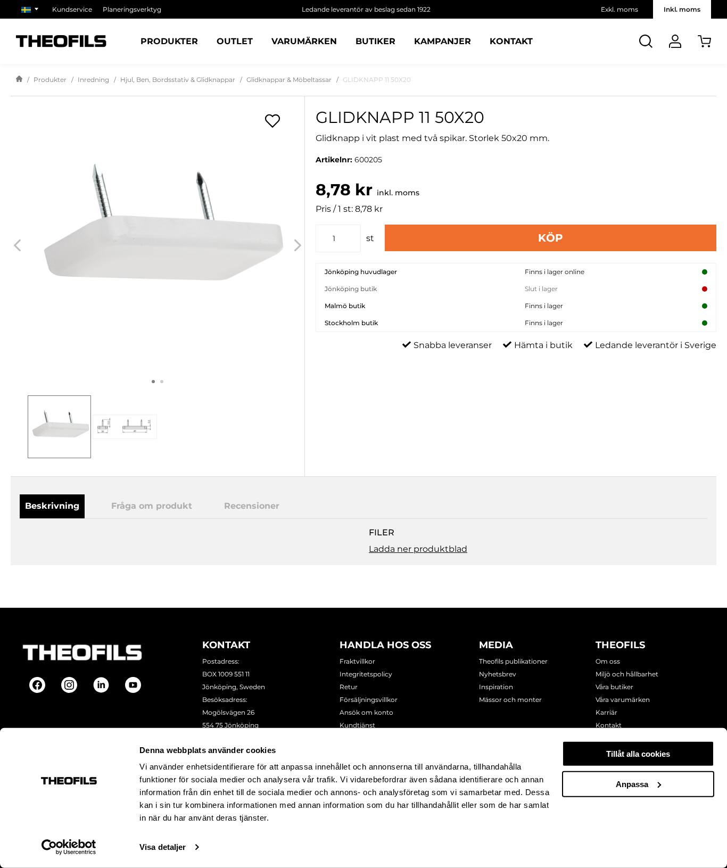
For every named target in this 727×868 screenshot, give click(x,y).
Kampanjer (442, 41)
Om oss (608, 661)
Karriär (606, 712)
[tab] (59, 427)
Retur (349, 687)
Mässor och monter (510, 700)
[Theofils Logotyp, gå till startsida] (61, 41)
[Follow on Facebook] (37, 685)
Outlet (235, 41)
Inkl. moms (682, 9)
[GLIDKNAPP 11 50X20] (157, 236)
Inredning (93, 80)
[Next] (298, 246)
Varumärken (304, 41)
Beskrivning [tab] (52, 506)
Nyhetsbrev (497, 674)
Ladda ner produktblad (418, 549)
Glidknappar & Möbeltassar (289, 80)
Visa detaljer (162, 847)
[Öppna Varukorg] (704, 41)
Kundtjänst (357, 725)
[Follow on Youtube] (133, 685)
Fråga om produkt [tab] (151, 506)
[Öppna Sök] (645, 41)
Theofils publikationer (513, 661)
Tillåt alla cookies (638, 753)
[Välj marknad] (31, 9)
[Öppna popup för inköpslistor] (272, 120)
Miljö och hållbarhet (627, 674)
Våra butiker (614, 687)
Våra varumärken (623, 700)
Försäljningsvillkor (369, 700)
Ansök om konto (366, 712)
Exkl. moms (619, 9)
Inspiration (496, 687)
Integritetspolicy (366, 674)
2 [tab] (162, 381)
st (370, 238)
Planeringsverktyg (132, 9)
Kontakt (511, 41)
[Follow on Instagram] (69, 685)
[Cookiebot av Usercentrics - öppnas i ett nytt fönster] (68, 847)
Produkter (169, 41)
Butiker (375, 41)
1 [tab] (153, 381)
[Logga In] (675, 41)
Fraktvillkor (357, 661)
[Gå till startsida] (19, 79)
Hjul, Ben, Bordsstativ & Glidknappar (177, 80)
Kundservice (72, 9)
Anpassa (632, 783)
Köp (550, 238)
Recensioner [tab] (251, 506)
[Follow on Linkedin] (101, 685)
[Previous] (17, 246)
